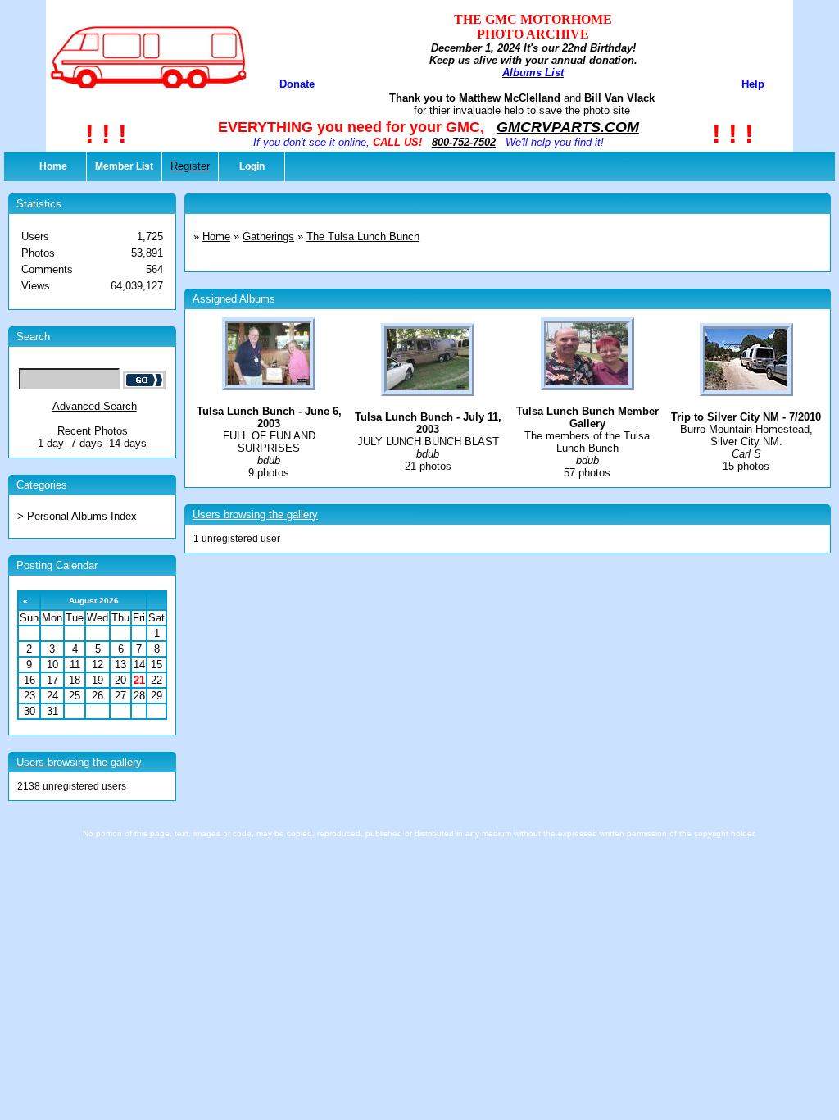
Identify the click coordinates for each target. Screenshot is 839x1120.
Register (190, 166)
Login (252, 166)
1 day (51, 443)
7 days (86, 443)
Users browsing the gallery (79, 762)
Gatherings (268, 236)
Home (53, 166)
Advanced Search (94, 406)
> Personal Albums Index (77, 516)
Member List (124, 166)
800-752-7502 (464, 142)
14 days (128, 443)
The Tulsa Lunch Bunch (363, 236)
